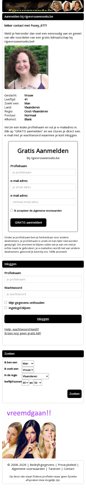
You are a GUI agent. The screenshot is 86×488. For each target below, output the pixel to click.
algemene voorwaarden (47, 210)
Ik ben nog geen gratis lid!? (22, 333)
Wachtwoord (13, 288)
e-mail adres (19, 181)
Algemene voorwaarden (28, 469)
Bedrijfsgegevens (42, 465)
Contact (69, 469)
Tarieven (54, 469)
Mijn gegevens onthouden (25, 303)
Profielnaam (18, 166)
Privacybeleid (67, 465)
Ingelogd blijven (18, 308)
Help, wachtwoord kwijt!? (21, 329)
